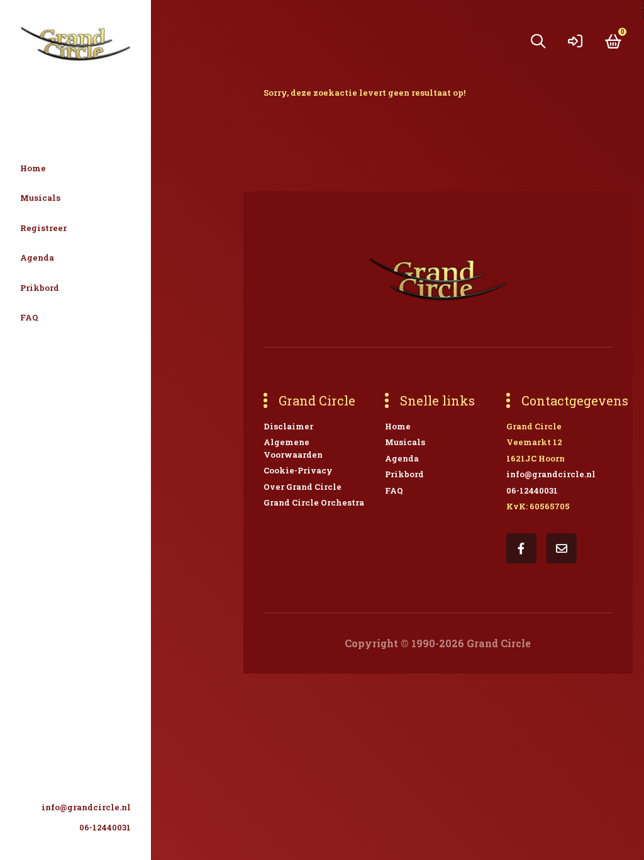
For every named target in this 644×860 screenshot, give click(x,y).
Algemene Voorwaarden (293, 448)
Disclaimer (288, 426)
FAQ (29, 317)
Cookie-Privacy (298, 470)
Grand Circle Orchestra (314, 502)
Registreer (43, 228)
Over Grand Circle (302, 486)
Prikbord (39, 287)
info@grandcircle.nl (86, 807)
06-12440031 (105, 827)
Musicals (40, 197)
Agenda (37, 257)
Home (33, 168)
